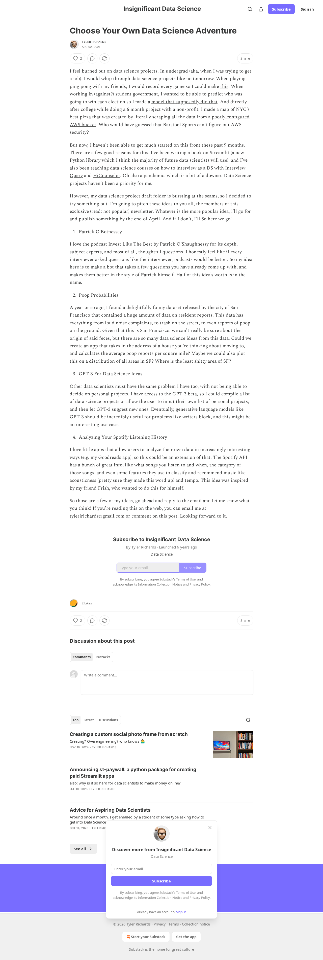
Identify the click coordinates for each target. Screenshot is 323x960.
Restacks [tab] (103, 657)
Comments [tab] (82, 657)
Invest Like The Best (130, 244)
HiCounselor (106, 175)
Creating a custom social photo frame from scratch (129, 734)
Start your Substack (148, 936)
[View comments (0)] (92, 58)
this (224, 86)
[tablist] (91, 657)
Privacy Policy (200, 897)
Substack (136, 949)
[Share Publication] (261, 9)
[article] (161, 744)
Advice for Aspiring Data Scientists (110, 810)
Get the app (186, 936)
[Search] (250, 9)
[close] (210, 828)
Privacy (160, 924)
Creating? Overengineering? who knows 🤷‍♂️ (107, 741)
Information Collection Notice (160, 897)
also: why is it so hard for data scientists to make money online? (125, 782)
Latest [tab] (89, 720)
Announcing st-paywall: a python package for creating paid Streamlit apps (133, 773)
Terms (174, 924)
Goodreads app (114, 457)
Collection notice (196, 924)
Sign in (307, 9)
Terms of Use (186, 892)
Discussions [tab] (108, 720)
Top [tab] (75, 720)
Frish (103, 488)
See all (80, 848)
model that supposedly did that (184, 102)
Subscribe (281, 9)
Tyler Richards (94, 42)
